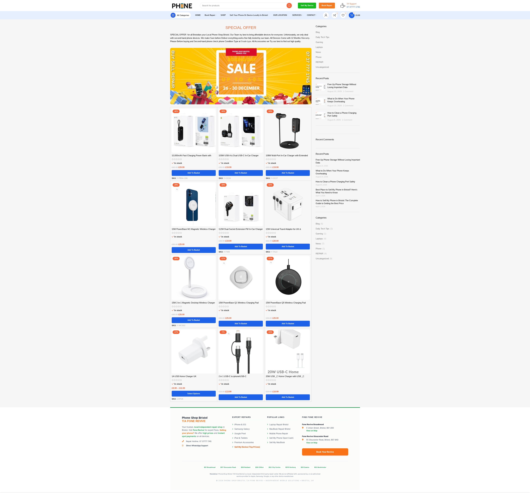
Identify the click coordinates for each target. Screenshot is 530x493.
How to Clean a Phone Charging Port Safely (335, 181)
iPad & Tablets (240, 438)
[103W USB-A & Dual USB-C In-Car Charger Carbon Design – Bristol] (241, 131)
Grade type (246, 41)
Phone (318, 57)
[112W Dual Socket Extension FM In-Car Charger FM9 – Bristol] (241, 204)
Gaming (319, 42)
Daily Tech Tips (322, 37)
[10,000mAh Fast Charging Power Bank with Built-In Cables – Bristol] (194, 131)
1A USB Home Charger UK (184, 376)
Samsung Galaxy (242, 429)
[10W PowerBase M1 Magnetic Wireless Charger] (194, 204)
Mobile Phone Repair (278, 433)
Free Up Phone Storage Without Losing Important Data (338, 161)
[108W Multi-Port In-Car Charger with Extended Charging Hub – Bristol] (288, 131)
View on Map (311, 430)
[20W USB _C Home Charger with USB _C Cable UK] (288, 351)
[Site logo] (182, 5)
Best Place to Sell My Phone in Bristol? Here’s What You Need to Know (336, 191)
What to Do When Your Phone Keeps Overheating (332, 172)
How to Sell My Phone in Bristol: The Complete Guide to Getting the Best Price (337, 202)
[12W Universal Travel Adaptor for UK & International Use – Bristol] (288, 204)
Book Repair (327, 5)
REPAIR (319, 62)
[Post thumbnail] (320, 88)
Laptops (319, 47)
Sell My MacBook (277, 442)
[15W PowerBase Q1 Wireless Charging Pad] (241, 278)
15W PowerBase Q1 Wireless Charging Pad (239, 303)
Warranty (305, 38)
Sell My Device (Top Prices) (247, 447)
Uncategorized (322, 67)
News (318, 52)
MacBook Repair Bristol (279, 429)
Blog (318, 32)
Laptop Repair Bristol (278, 424)
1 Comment (348, 91)
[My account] (326, 15)
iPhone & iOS (240, 424)
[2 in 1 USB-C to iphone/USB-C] (241, 351)
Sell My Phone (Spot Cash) (281, 438)
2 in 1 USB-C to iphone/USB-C (232, 376)
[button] (194, 173)
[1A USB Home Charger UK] (194, 351)
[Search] (289, 5)
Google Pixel (240, 433)
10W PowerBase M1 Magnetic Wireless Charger (194, 229)
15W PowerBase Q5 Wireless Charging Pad (286, 303)
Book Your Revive (325, 452)
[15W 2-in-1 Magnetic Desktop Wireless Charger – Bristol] (194, 278)
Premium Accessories (244, 442)
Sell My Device (307, 5)
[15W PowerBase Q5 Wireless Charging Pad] (288, 278)
